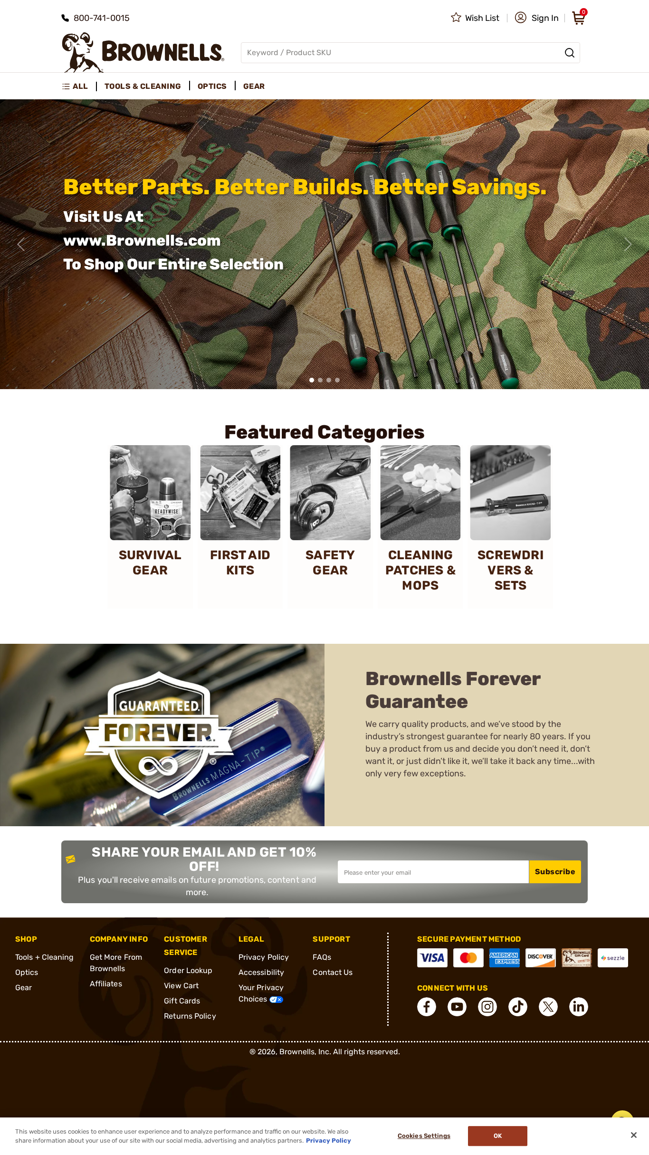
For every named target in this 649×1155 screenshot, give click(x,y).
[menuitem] (79, 86)
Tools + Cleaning (44, 957)
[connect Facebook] (426, 1006)
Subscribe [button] (555, 871)
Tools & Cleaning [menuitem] (143, 86)
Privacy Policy (264, 957)
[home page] (143, 52)
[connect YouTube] (457, 1006)
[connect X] (548, 1006)
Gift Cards (182, 1000)
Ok (498, 1136)
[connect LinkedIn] (578, 1006)
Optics (26, 972)
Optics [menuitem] (212, 86)
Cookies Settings (424, 1136)
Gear (23, 987)
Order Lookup (188, 970)
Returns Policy (190, 1016)
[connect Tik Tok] (517, 1006)
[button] (537, 18)
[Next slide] (628, 244)
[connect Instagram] (487, 1006)
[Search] (570, 53)
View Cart (181, 985)
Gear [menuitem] (254, 86)
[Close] (633, 1135)
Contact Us (333, 972)
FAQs (322, 957)
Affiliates (106, 983)
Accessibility (261, 972)
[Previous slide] (21, 244)
